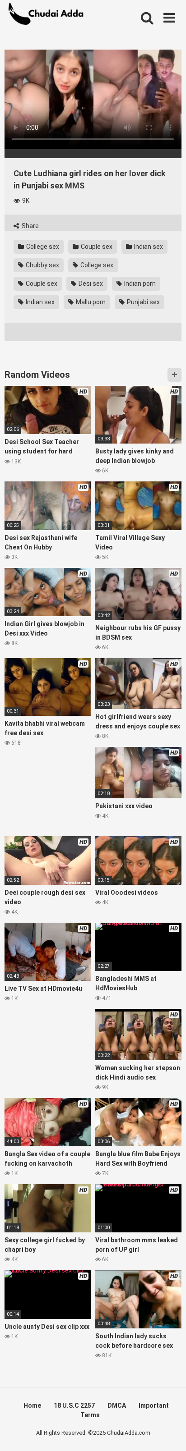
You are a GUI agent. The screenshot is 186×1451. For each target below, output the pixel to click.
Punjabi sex (143, 302)
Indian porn (139, 283)
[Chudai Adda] (47, 16)
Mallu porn (90, 302)
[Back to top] (169, 1433)
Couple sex (95, 246)
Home (32, 1405)
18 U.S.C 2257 (74, 1405)
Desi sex (90, 283)
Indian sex (148, 246)
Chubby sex (41, 265)
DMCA (116, 1405)
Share (29, 225)
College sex (42, 246)
